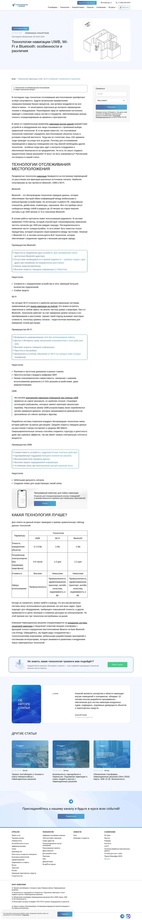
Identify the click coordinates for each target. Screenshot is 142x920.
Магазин (107, 859)
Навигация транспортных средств (24, 873)
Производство (17, 851)
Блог (14, 79)
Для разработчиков (49, 853)
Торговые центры (18, 838)
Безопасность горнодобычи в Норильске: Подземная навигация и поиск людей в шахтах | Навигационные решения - (38, 893)
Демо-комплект (48, 851)
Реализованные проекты (51, 848)
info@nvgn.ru (107, 2)
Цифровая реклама (19, 846)
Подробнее (25, 915)
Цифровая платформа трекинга (54, 835)
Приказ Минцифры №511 (113, 856)
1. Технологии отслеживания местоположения (31, 88)
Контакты (107, 843)
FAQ (44, 859)
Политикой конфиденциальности (108, 116)
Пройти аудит (117, 665)
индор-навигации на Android (43, 306)
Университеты (17, 841)
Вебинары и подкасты (81, 838)
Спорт (14, 849)
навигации (42, 176)
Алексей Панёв (43, 33)
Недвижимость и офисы (20, 862)
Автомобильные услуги (20, 843)
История (107, 835)
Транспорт (15, 868)
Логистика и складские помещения (24, 854)
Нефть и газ (16, 835)
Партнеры (46, 856)
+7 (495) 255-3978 (124, 2)
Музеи (14, 865)
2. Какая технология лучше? (24, 89)
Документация (48, 861)
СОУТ (106, 846)
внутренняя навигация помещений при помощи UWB (52, 398)
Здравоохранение (18, 860)
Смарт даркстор (48, 841)
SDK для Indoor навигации (52, 838)
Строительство (17, 876)
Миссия (107, 838)
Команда (107, 841)
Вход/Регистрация (49, 864)
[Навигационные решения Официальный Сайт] (20, 5)
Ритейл (14, 870)
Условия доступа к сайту (113, 853)
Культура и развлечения (20, 857)
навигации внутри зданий (61, 124)
